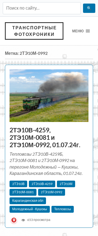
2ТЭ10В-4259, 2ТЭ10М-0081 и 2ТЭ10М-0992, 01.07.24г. (45, 137)
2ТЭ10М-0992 (51, 192)
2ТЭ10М (66, 184)
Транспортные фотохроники (34, 31)
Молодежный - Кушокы (29, 209)
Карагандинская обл (27, 200)
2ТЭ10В (18, 184)
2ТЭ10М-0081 (23, 192)
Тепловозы (62, 209)
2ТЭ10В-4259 (42, 184)
